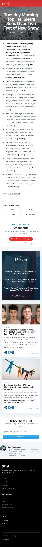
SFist (5, 466)
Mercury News (12, 186)
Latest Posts (6, 482)
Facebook (5, 520)
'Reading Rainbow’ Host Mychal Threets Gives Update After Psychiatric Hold (21, 289)
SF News (14, 10)
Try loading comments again (21, 239)
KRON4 (21, 138)
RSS (3, 527)
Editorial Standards (8, 504)
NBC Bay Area (19, 77)
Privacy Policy (6, 539)
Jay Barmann (25, 10)
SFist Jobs (5, 485)
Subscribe (21, 437)
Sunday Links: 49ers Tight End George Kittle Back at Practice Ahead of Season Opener (21, 281)
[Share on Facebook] (13, 352)
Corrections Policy (7, 508)
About (4, 498)
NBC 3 (22, 90)
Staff (3, 501)
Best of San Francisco (8, 488)
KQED (31, 64)
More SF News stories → (21, 296)
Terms (3, 543)
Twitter (4, 523)
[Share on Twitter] (9, 352)
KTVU (21, 154)
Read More (34, 451)
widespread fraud (23, 58)
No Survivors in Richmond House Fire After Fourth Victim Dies (21, 272)
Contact (4, 511)
